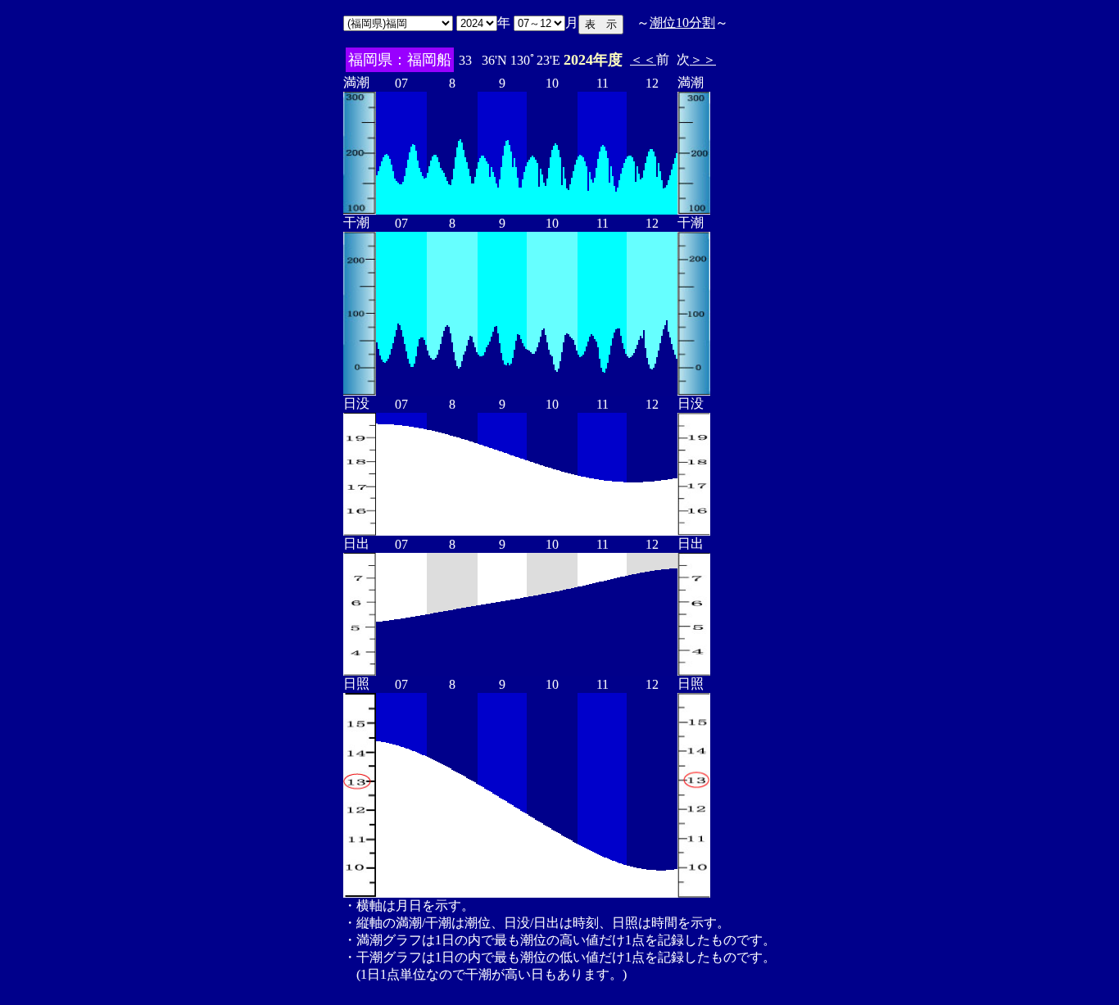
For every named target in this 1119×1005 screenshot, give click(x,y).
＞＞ (703, 59)
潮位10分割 (682, 22)
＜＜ (643, 59)
